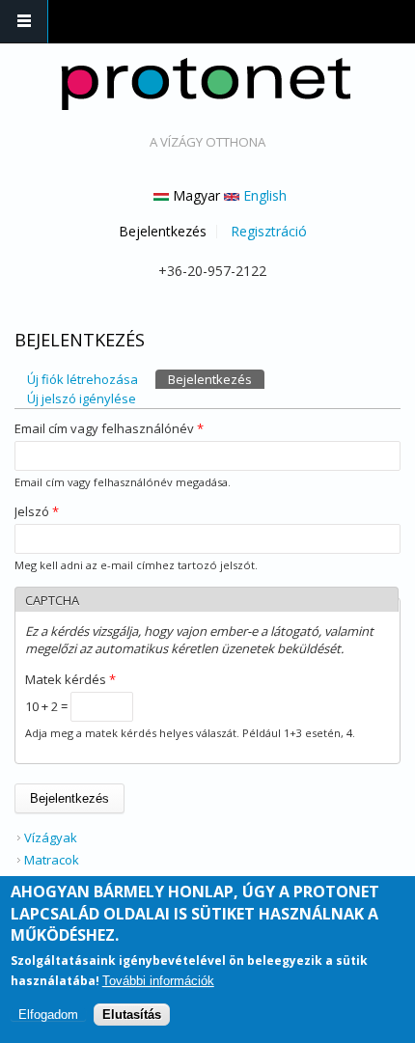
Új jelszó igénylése (81, 398)
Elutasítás (131, 1014)
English (263, 195)
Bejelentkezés (163, 231)
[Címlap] (205, 84)
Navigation (24, 21)
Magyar (194, 195)
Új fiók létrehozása (82, 379)
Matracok (51, 859)
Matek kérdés (70, 679)
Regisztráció (269, 231)
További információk (158, 980)
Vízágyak (50, 837)
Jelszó (36, 511)
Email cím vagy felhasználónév (109, 428)
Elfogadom (48, 1014)
